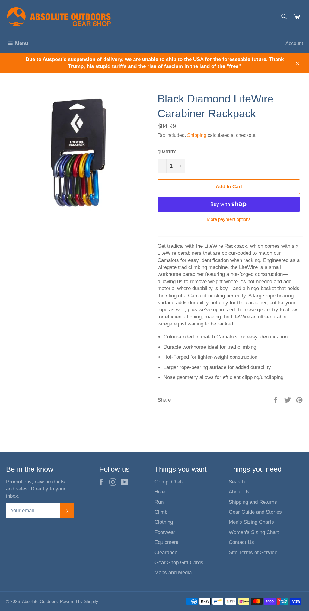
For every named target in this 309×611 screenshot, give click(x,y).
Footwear (164, 532)
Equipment (166, 542)
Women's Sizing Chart (254, 532)
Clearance (165, 552)
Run (159, 502)
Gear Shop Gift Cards (178, 562)
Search (237, 482)
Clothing (163, 522)
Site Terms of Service (253, 552)
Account (294, 43)
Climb (160, 512)
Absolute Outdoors (40, 601)
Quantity (167, 152)
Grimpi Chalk (169, 482)
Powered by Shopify (79, 601)
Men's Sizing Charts (251, 522)
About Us (239, 492)
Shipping (196, 135)
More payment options (229, 219)
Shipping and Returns (253, 502)
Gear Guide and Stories (255, 512)
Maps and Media (173, 572)
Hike (159, 492)
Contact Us (241, 542)
